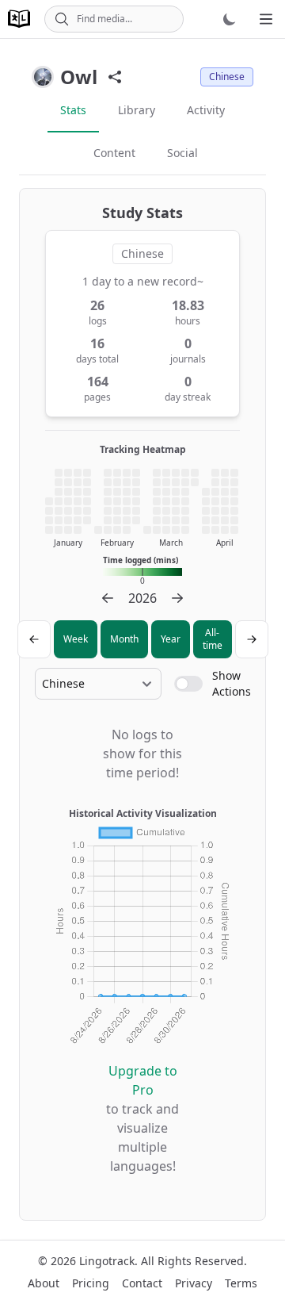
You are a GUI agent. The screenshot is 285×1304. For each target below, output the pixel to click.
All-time (212, 639)
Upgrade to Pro (142, 1080)
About (43, 1283)
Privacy (193, 1283)
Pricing (90, 1283)
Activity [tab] (206, 109)
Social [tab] (182, 152)
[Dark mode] (229, 19)
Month (124, 639)
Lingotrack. (108, 1260)
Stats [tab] (73, 109)
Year (170, 639)
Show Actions (231, 683)
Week (75, 639)
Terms (241, 1283)
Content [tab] (114, 152)
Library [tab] (136, 109)
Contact (142, 1283)
